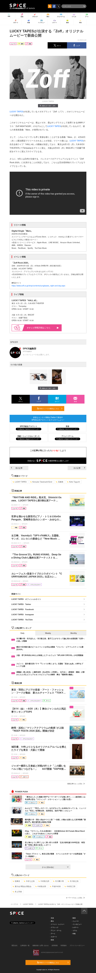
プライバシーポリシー (77, 945)
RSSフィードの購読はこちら (49, 408)
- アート (52, 933)
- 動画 (74, 918)
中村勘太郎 (41, 886)
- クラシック (54, 927)
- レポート (75, 927)
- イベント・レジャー (57, 924)
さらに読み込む (48, 867)
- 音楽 (52, 918)
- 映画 (52, 940)
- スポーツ (53, 937)
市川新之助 (74, 881)
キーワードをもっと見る (74, 898)
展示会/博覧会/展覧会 (23, 886)
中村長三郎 (71, 886)
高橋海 (60, 482)
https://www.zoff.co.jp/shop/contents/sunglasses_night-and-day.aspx (38, 285)
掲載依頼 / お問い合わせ (40, 945)
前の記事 (19, 468)
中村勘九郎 (44, 881)
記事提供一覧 (25, 945)
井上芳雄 (18, 891)
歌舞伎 (17, 881)
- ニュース (75, 921)
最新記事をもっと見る (74, 783)
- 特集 (74, 933)
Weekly (48, 633)
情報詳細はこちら (42, 327)
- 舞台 (52, 921)
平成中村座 (56, 886)
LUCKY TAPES (16, 111)
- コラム (74, 930)
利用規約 (64, 945)
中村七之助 (30, 881)
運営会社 (15, 945)
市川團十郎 (59, 881)
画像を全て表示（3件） (49, 106)
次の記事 (77, 468)
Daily (22, 633)
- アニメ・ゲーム (55, 930)
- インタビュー (77, 924)
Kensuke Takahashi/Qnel (42, 482)
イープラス (14, 904)
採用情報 (55, 945)
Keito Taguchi (74, 482)
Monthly (73, 633)
